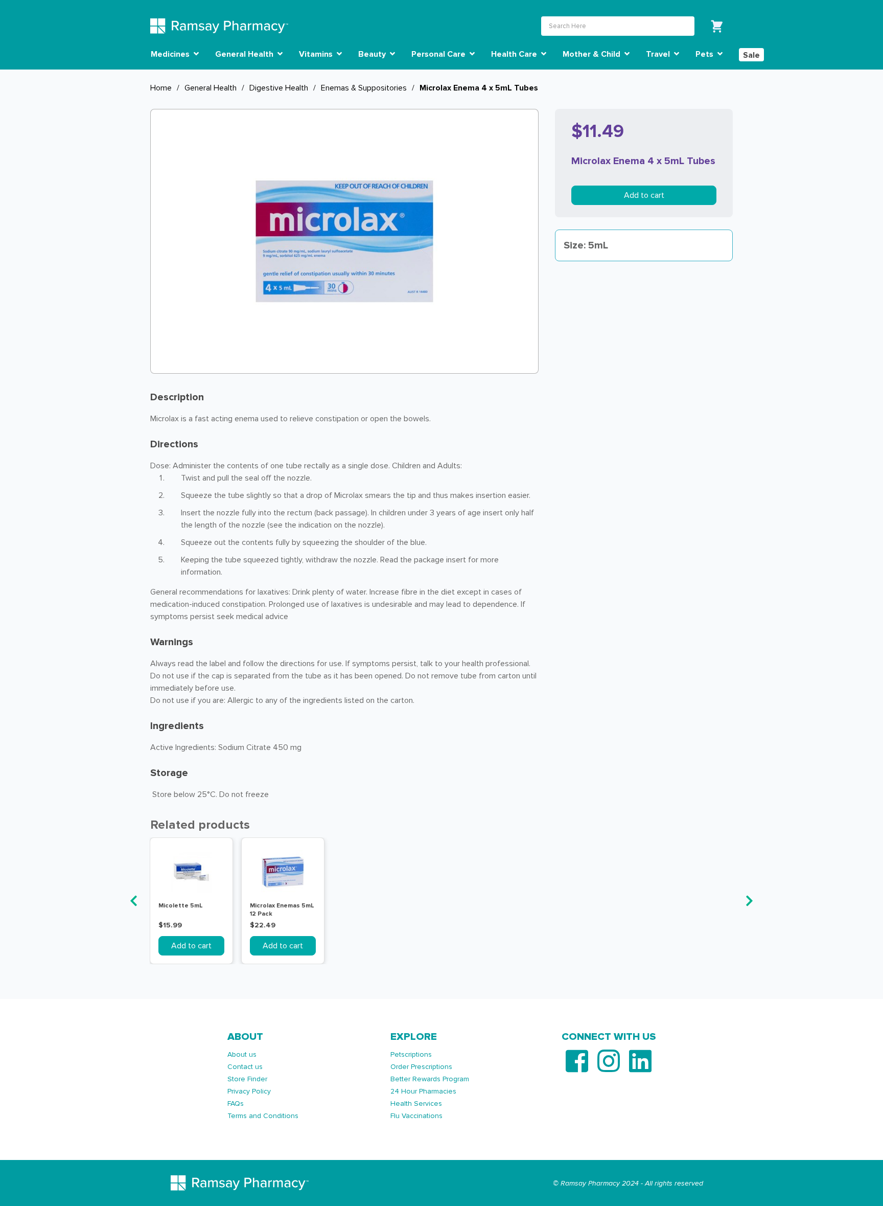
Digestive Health (278, 88)
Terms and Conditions (262, 1115)
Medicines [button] (171, 54)
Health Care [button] (515, 54)
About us (242, 1054)
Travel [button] (659, 54)
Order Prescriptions (421, 1066)
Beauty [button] (373, 54)
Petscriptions (411, 1054)
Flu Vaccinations (416, 1115)
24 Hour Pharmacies (423, 1091)
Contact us (245, 1066)
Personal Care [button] (439, 54)
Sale (751, 55)
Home (161, 88)
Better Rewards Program (429, 1079)
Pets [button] (705, 54)
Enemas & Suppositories (364, 88)
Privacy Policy (249, 1091)
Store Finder (247, 1079)
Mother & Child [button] (592, 54)
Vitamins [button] (317, 54)
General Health (210, 88)
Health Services (416, 1103)
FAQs (235, 1103)
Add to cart (644, 195)
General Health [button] (245, 54)
